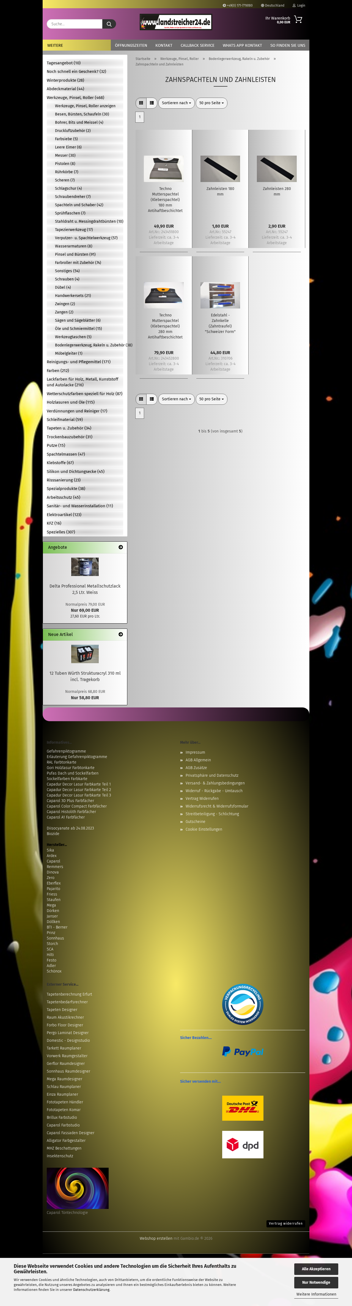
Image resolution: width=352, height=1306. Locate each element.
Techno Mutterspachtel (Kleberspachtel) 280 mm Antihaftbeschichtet (165, 326)
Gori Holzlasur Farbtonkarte (71, 767)
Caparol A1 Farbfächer (66, 817)
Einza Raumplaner (62, 1094)
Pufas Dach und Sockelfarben (72, 773)
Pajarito (53, 888)
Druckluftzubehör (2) (73, 130)
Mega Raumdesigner (64, 1079)
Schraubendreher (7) (73, 196)
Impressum (195, 752)
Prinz (51, 932)
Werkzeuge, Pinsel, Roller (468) (75, 97)
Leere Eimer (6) (68, 147)
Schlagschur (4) (68, 188)
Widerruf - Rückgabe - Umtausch (214, 791)
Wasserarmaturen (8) (73, 246)
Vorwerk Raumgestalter (67, 1056)
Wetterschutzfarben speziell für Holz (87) (84, 393)
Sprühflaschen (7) (70, 213)
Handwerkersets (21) (73, 295)
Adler (51, 965)
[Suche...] (109, 24)
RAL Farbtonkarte (61, 762)
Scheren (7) (65, 180)
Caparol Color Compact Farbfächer (77, 806)
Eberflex (54, 883)
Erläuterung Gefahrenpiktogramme (77, 756)
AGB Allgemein (198, 760)
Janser (52, 916)
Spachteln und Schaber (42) (79, 205)
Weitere (55, 45)
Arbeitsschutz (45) (63, 497)
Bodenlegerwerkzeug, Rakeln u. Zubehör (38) (89, 345)
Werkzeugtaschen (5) (73, 337)
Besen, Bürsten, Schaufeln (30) (82, 114)
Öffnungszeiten (131, 45)
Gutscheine (195, 821)
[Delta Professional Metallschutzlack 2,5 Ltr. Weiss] (85, 567)
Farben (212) (58, 370)
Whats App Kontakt (242, 45)
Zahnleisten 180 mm (220, 191)
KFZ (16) (54, 523)
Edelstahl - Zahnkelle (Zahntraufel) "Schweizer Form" (220, 323)
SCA (50, 949)
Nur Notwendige (316, 1282)
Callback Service (198, 45)
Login (300, 5)
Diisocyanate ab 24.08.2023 (70, 828)
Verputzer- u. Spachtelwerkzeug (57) (86, 238)
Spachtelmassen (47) (66, 454)
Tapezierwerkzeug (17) (74, 229)
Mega (51, 905)
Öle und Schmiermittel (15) (78, 328)
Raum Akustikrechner (65, 1017)
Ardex (51, 855)
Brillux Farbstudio (62, 1117)
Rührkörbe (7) (66, 172)
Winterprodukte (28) (65, 80)
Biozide (53, 833)
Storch (52, 943)
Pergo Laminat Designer (68, 1033)
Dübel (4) (63, 287)
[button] (141, 103)
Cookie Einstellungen (204, 829)
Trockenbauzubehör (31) (69, 436)
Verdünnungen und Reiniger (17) (77, 411)
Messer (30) (65, 155)
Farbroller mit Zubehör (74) (78, 262)
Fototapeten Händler (65, 1102)
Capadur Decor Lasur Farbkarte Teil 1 (79, 784)
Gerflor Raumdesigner (66, 1063)
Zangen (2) (64, 312)
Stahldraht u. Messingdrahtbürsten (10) (89, 221)
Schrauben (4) (67, 279)
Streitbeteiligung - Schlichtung (212, 814)
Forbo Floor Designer (65, 1025)
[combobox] (176, 103)
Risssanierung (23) (64, 480)
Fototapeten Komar (64, 1109)
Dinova (53, 872)
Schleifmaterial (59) (65, 419)
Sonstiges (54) (67, 271)
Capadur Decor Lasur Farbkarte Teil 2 (79, 789)
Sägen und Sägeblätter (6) (78, 320)
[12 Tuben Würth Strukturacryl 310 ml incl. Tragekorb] (85, 654)
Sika (50, 850)
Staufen (54, 899)
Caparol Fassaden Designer (70, 1133)
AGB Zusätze (196, 767)
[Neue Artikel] (121, 635)
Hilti (50, 954)
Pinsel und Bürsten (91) (75, 254)
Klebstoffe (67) (60, 462)
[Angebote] (121, 547)
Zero (50, 877)
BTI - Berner (57, 927)
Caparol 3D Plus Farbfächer (70, 800)
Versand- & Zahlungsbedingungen (215, 783)
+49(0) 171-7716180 (239, 5)
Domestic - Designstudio (68, 1040)
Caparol (53, 861)
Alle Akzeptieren (316, 1269)
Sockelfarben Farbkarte (67, 778)
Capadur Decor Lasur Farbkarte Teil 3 (79, 795)
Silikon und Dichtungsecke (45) (76, 471)
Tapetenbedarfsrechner (67, 1002)
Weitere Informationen (316, 1294)
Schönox (54, 971)
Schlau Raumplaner (64, 1086)
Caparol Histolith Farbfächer (71, 811)
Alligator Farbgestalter (66, 1140)
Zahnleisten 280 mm (277, 191)
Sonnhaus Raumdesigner (68, 1071)
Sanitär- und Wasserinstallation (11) (80, 505)
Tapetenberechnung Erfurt (69, 994)
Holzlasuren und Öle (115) (71, 402)
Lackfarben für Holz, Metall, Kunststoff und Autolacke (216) (82, 382)
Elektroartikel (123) (64, 514)
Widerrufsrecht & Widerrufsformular (217, 806)
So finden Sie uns (287, 45)
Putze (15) (56, 445)
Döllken (53, 921)
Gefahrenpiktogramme (66, 751)
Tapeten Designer (62, 1009)
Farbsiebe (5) (66, 139)
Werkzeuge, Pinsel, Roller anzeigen (85, 106)
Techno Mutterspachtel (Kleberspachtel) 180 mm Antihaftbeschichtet (165, 199)
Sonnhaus (55, 938)
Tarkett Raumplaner (64, 1048)
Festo (51, 960)
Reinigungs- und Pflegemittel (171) (79, 361)
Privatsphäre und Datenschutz (212, 775)
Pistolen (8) (65, 163)
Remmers (55, 866)
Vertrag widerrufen (286, 1223)
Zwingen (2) (65, 304)
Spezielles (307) (61, 532)
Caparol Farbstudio (63, 1125)
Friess (52, 894)
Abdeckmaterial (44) (65, 88)
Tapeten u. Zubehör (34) (69, 428)
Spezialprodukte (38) (66, 488)
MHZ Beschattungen (64, 1148)
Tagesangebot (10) (64, 62)
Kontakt (163, 45)
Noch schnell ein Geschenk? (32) (76, 71)
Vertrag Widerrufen (202, 798)
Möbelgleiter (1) (68, 353)
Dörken (53, 910)
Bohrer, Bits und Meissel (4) (79, 122)
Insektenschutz (60, 1156)
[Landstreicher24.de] (176, 22)
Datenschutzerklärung (91, 1290)
